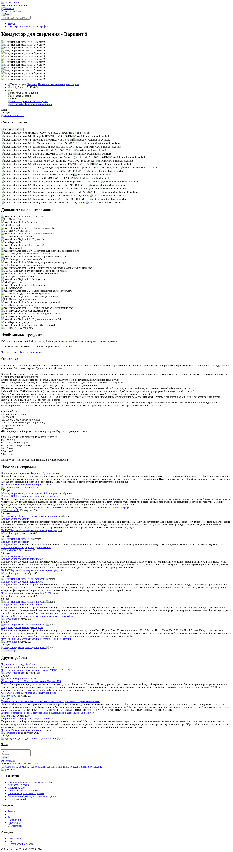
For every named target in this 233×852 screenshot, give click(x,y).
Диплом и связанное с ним (15, 712)
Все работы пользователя (38, 104)
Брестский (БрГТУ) (11, 616)
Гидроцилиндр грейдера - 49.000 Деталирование (27, 718)
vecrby (13, 695)
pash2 (12, 715)
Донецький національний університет (73, 712)
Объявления (20, 5)
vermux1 (14, 510)
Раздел (4, 5)
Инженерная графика (120, 507)
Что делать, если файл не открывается (21, 352)
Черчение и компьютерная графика (20, 593)
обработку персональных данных (37, 766)
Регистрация (8, 11)
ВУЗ (11, 5)
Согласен (10, 766)
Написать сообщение (36, 101)
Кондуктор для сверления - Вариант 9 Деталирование (30, 473)
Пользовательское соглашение (24, 790)
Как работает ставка (18, 784)
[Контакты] (7, 8)
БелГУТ (5, 530)
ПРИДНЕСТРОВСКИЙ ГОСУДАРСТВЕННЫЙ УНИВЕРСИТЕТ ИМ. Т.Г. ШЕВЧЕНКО (59, 507)
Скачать (19, 115)
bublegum (14, 533)
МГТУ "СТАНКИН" (61, 670)
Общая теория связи (46, 692)
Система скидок (16, 787)
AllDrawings (14, 822)
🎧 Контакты (15, 825)
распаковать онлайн (65, 341)
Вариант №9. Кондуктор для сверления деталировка (29, 496)
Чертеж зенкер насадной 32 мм (18, 664)
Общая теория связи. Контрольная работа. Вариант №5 (31, 681)
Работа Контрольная (24, 692)
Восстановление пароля (20, 843)
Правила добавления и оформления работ (30, 782)
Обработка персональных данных (26, 793)
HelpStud (14, 487)
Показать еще (9, 650)
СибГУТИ (6, 692)
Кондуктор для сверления (15, 519)
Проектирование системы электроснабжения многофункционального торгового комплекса (50, 701)
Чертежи (32, 84)
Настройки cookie (17, 799)
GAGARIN (15, 550)
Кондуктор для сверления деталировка (22, 559)
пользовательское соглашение (86, 766)
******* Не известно (12, 547)
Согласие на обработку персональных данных (33, 796)
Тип (10, 817)
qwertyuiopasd (17, 672)
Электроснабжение (41, 712)
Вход (18, 11)
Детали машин (43, 547)
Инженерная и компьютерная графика (28, 26)
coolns (12, 619)
